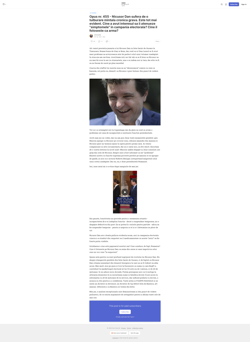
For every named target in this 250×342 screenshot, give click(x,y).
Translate (94, 13)
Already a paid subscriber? (125, 317)
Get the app (135, 333)
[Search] (222, 4)
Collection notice (137, 328)
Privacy (123, 328)
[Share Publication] (226, 4)
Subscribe (234, 4)
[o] (125, 192)
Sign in (243, 4)
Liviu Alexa (97, 35)
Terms (129, 328)
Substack (115, 338)
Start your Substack (120, 333)
